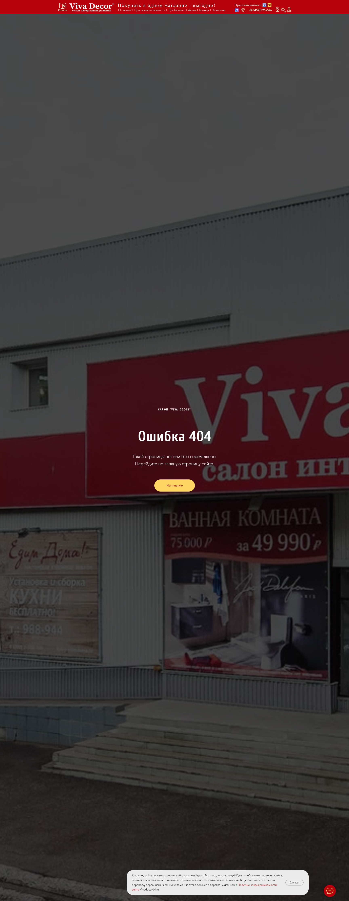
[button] (237, 10)
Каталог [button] (62, 10)
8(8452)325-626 (260, 10)
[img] (91, 7)
